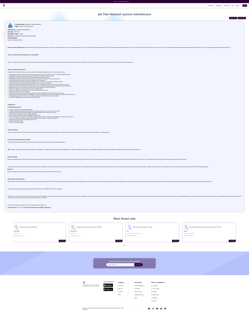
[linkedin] (165, 308)
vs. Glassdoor (154, 297)
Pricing (237, 5)
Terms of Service (103, 308)
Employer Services (139, 294)
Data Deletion (117, 308)
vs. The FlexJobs (155, 288)
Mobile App (226, 5)
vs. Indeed (153, 300)
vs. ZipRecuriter (155, 294)
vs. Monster (154, 291)
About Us (120, 288)
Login (245, 5)
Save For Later (242, 18)
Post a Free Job (138, 291)
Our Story (120, 291)
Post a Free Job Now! (124, 1)
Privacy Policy (110, 308)
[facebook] (149, 308)
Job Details (62, 241)
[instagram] (153, 308)
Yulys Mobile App (139, 285)
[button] (123, 245)
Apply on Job (233, 18)
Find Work (137, 288)
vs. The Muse (154, 285)
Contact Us (121, 285)
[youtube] (157, 308)
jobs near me (20, 207)
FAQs (119, 294)
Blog (233, 5)
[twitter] (161, 308)
